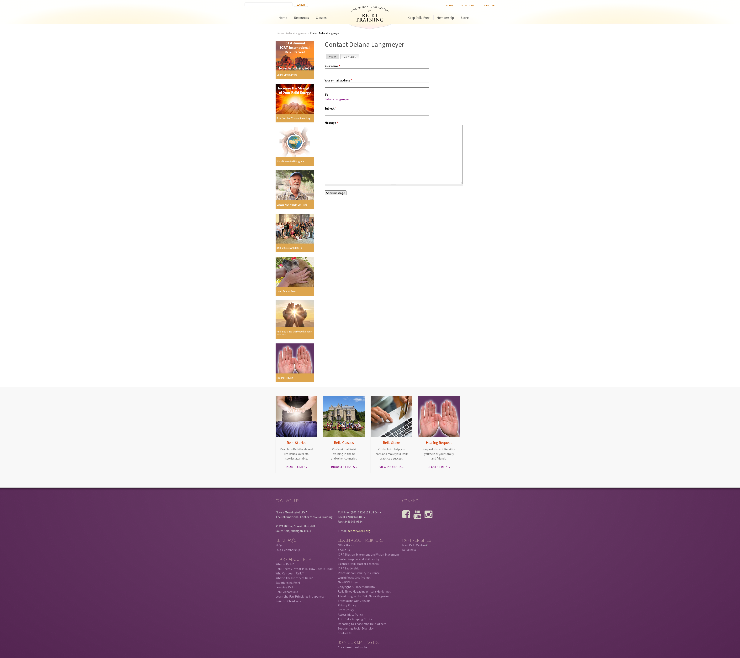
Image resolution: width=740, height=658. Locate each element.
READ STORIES (295, 467)
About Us (344, 550)
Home (282, 18)
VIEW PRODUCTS (390, 467)
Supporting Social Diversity (355, 628)
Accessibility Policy (350, 614)
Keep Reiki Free (419, 18)
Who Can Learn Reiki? (290, 573)
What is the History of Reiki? (294, 578)
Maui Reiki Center (414, 545)
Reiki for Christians (288, 601)
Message (331, 123)
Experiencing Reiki (288, 582)
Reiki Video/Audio (287, 592)
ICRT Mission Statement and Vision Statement (368, 554)
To (326, 94)
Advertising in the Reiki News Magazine (363, 596)
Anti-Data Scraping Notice (355, 619)
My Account (469, 5)
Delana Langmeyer (296, 33)
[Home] (370, 20)
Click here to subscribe (352, 647)
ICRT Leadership (348, 568)
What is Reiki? (285, 564)
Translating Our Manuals (354, 601)
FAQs (279, 545)
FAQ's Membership (288, 550)
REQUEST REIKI (437, 467)
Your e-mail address (338, 80)
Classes (321, 18)
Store (465, 18)
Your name (332, 66)
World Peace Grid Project (354, 577)
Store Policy (346, 610)
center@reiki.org (359, 531)
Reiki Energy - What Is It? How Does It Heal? (304, 569)
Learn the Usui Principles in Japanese (300, 596)
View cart (489, 5)
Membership (445, 18)
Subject (330, 108)
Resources (301, 18)
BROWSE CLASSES (343, 467)
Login (449, 5)
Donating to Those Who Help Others (362, 624)
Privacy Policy (347, 605)
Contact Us (345, 633)
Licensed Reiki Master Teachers (358, 564)
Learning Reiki (285, 587)
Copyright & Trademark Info (356, 587)
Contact (351, 57)
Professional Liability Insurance (359, 573)
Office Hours (346, 545)
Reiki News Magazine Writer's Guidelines (364, 591)
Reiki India (409, 550)
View (332, 57)
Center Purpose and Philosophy (358, 559)
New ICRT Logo (348, 582)
